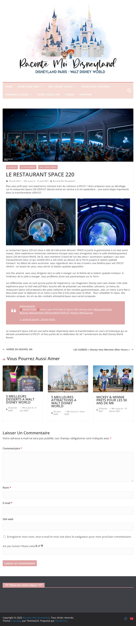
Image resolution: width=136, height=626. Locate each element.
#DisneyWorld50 (103, 309)
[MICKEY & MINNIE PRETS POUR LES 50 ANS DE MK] (113, 367)
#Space (74, 312)
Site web (8, 519)
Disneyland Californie (95, 86)
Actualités (12, 167)
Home (8, 86)
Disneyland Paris (28, 86)
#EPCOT (65, 312)
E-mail (7, 503)
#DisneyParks (36, 312)
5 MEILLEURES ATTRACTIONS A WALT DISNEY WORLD (63, 401)
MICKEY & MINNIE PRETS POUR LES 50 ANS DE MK (111, 400)
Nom (7, 487)
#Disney (24, 312)
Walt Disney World (60, 86)
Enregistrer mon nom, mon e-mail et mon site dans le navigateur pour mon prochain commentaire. (69, 537)
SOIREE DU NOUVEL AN (19, 349)
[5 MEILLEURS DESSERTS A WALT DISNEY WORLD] (23, 367)
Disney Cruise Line (48, 94)
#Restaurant (86, 312)
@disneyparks (27, 306)
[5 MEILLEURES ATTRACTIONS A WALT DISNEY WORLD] (68, 367)
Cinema (69, 94)
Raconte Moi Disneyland (64, 181)
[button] (41, 86)
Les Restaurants (28, 167)
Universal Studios (16, 94)
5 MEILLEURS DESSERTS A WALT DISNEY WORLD (20, 399)
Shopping (85, 94)
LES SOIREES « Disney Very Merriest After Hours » (101, 349)
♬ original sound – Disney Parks (37, 319)
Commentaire (12, 448)
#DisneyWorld (52, 312)
